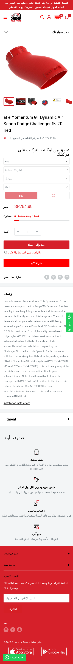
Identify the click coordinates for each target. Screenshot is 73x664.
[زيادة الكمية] (37, 231)
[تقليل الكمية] (18, 231)
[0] (66, 17)
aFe (6, 137)
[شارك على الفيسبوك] (46, 277)
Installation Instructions (17, 402)
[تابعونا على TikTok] (12, 629)
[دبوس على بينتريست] (53, 277)
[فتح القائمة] (5, 17)
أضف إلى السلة (36, 244)
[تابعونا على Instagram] (6, 629)
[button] (57, 17)
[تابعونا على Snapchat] (19, 629)
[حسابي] (49, 17)
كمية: (7, 231)
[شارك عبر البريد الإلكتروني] (66, 277)
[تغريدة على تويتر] (60, 277)
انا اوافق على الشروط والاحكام (24, 252)
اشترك (13, 608)
